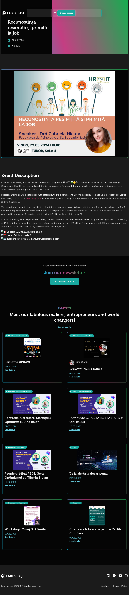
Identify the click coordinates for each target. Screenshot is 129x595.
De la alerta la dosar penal (88, 473)
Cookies (105, 586)
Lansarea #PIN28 (17, 362)
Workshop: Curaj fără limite (25, 529)
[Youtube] (120, 575)
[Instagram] (126, 575)
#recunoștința (33, 198)
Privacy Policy (120, 586)
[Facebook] (114, 575)
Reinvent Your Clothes (85, 369)
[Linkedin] (108, 575)
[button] (55, 13)
